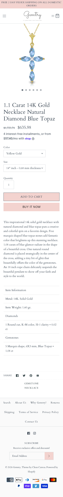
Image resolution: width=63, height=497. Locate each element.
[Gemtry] (31, 16)
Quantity (8, 178)
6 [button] (40, 90)
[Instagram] (34, 433)
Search (7, 402)
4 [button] (33, 90)
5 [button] (37, 90)
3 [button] (29, 90)
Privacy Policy (50, 412)
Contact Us (31, 421)
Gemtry (17, 467)
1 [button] (22, 90)
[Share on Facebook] (17, 375)
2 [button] (26, 90)
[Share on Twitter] (24, 375)
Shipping (9, 412)
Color (7, 147)
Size (6, 162)
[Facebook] (28, 433)
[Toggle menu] (4, 15)
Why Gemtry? (38, 402)
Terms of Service (28, 412)
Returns (55, 402)
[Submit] (49, 456)
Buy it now (32, 206)
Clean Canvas (38, 467)
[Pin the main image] (31, 375)
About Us (20, 402)
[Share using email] (37, 375)
